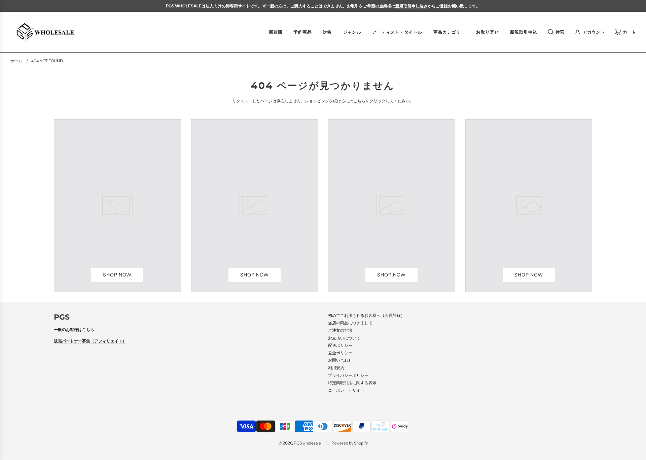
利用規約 (336, 367)
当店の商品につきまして (350, 322)
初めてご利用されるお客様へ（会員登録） (366, 315)
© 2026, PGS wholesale (300, 443)
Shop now (117, 275)
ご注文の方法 (340, 330)
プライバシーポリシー (348, 375)
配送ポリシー (340, 345)
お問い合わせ (340, 360)
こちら (359, 100)
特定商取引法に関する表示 (352, 382)
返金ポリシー (340, 352)
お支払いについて (344, 337)
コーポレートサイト (346, 390)
